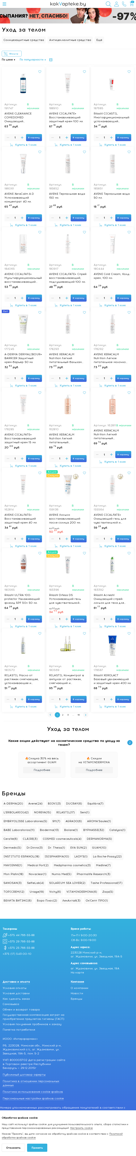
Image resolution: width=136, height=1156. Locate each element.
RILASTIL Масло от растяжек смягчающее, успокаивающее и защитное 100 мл (21, 679)
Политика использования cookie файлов (33, 1091)
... (73, 715)
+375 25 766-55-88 (21, 947)
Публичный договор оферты (24, 1074)
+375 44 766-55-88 (21, 935)
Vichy (55, 891)
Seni (84, 812)
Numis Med (61, 874)
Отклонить (13, 1147)
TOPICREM (14, 891)
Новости (77, 993)
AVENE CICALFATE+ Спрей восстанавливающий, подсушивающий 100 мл (67, 278)
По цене (7, 59)
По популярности (31, 59)
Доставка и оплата (16, 981)
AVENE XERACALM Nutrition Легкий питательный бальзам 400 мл (65, 358)
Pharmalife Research (93, 874)
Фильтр (14, 54)
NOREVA (42, 812)
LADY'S (80, 856)
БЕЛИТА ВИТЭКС (18, 900)
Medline (103, 865)
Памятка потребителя (19, 1029)
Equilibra (95, 803)
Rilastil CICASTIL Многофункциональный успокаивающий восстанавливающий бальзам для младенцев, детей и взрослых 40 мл (112, 117)
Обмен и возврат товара (21, 1009)
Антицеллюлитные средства (70, 40)
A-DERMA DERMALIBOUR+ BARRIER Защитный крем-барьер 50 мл (23, 358)
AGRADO (74, 821)
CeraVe (11, 838)
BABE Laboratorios (19, 830)
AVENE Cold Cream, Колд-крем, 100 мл (112, 276)
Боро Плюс (47, 900)
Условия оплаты (14, 988)
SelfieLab (35, 883)
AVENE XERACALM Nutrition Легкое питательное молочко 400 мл (110, 358)
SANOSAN (13, 883)
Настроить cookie (81, 1128)
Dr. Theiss (56, 847)
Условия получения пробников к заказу (32, 1024)
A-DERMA (13, 803)
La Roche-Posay (107, 856)
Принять (37, 1147)
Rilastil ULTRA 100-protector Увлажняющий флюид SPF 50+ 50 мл (22, 599)
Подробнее (42, 770)
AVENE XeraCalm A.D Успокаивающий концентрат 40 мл (19, 197)
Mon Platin (13, 874)
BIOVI (54, 803)
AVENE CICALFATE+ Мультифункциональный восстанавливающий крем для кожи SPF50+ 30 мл (23, 278)
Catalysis (117, 830)
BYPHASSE (93, 830)
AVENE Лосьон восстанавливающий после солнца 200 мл (64, 518)
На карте (77, 972)
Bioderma (49, 830)
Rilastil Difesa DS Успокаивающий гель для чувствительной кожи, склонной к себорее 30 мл (65, 599)
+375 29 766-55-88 (21, 941)
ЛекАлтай (71, 900)
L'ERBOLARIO (16, 812)
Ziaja (107, 891)
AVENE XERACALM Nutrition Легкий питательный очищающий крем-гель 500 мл (66, 438)
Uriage (37, 891)
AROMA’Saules (99, 821)
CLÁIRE (30, 838)
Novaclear (37, 874)
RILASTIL (65, 812)
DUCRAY (74, 803)
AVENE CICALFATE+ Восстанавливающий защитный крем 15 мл (20, 438)
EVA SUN (78, 847)
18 (79, 715)
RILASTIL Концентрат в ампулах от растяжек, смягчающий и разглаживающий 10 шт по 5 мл (66, 679)
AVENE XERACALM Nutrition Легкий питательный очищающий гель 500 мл (112, 434)
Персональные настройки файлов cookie (33, 1098)
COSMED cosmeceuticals (62, 838)
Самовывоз (11, 1004)
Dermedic (12, 847)
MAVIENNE (13, 865)
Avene (35, 803)
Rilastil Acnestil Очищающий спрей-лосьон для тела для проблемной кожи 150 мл (112, 599)
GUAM (99, 847)
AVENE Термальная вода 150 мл (67, 195)
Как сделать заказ (16, 998)
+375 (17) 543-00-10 (17, 953)
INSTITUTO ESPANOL (21, 856)
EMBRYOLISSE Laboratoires (25, 821)
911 (56, 821)
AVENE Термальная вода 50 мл (112, 195)
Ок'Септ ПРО (97, 900)
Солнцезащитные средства (24, 40)
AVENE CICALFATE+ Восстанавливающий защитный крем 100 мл (66, 117)
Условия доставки (16, 993)
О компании (79, 988)
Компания (77, 981)
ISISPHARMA (57, 856)
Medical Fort (38, 865)
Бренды (76, 998)
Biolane (71, 830)
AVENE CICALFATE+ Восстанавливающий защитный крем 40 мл (20, 518)
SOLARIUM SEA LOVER (67, 883)
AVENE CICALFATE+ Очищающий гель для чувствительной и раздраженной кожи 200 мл (110, 519)
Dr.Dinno (35, 847)
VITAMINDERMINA (81, 891)
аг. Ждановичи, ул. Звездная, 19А (95, 968)
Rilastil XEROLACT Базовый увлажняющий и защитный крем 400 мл (112, 679)
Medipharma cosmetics (72, 865)
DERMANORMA (99, 838)
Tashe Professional (106, 883)
